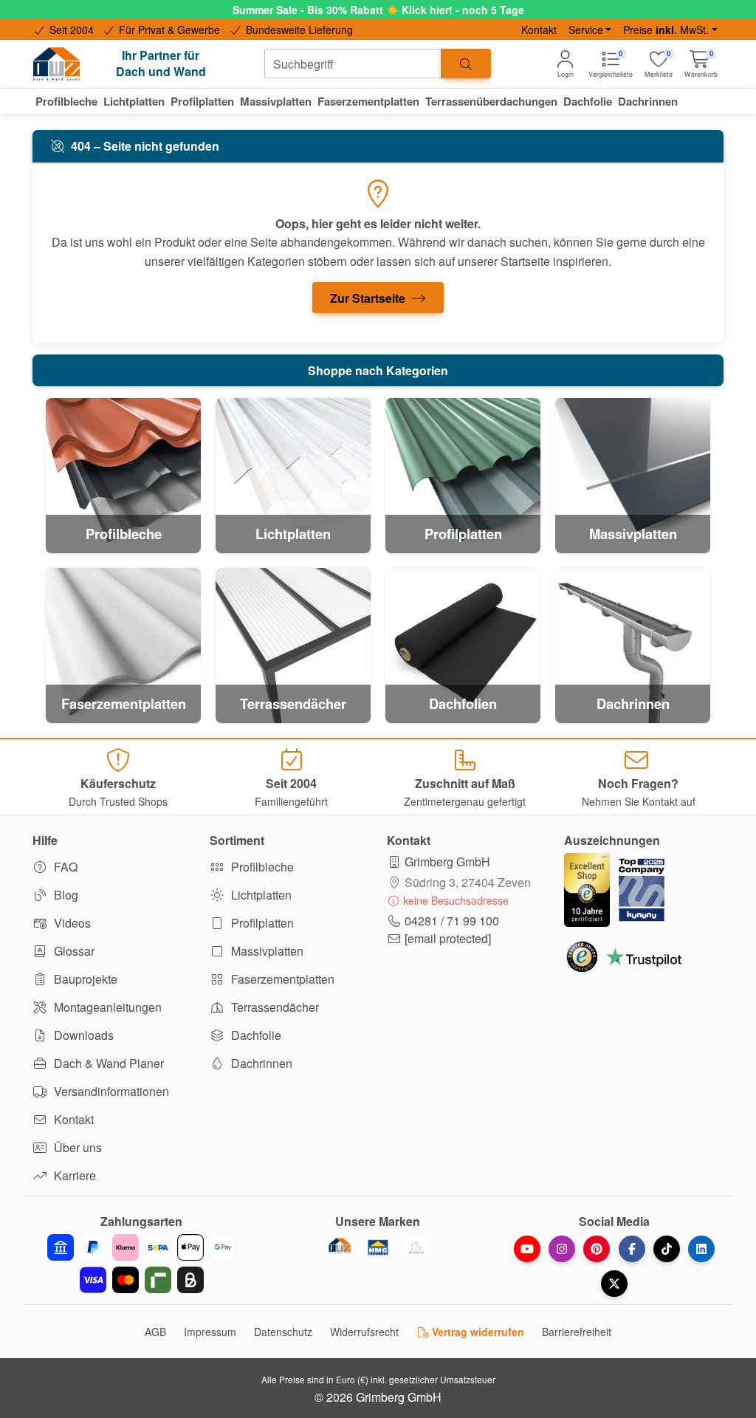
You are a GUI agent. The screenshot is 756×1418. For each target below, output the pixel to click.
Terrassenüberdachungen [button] (491, 101)
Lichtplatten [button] (134, 101)
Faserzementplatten (281, 978)
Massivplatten (265, 950)
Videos (71, 922)
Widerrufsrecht (364, 1331)
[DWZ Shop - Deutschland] (339, 1247)
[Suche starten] (466, 63)
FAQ (64, 866)
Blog (64, 894)
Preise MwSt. (666, 29)
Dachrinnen (260, 1063)
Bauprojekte (84, 978)
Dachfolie (254, 1035)
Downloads (82, 1035)
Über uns (76, 1147)
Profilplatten (261, 922)
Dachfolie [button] (587, 101)
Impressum (210, 1331)
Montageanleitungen (106, 1007)
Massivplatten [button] (276, 101)
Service (585, 29)
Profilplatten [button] (202, 101)
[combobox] (352, 63)
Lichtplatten (260, 894)
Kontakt (539, 29)
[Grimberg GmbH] (416, 1247)
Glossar (72, 950)
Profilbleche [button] (66, 101)
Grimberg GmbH (447, 861)
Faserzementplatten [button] (368, 101)
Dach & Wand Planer (107, 1063)
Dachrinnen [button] (648, 101)
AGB (155, 1331)
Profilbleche (261, 866)
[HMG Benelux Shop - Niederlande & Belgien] (378, 1247)
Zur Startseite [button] (369, 298)
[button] (701, 64)
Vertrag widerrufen (476, 1331)
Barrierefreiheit (576, 1331)
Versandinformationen (110, 1091)
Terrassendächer (273, 1007)
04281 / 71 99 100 (452, 920)
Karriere (73, 1175)
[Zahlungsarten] (141, 1263)
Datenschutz (283, 1331)
